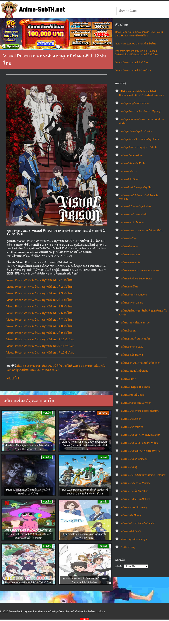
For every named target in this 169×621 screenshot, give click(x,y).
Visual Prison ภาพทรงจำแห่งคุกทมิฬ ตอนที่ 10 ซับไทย (40, 339)
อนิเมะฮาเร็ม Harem (132, 354)
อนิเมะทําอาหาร (129, 246)
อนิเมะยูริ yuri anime (132, 302)
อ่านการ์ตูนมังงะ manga (134, 539)
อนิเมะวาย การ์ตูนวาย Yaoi (135, 322)
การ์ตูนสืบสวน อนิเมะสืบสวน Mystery (141, 111)
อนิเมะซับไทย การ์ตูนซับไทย (136, 206)
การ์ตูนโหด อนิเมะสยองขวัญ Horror (140, 139)
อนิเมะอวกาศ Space (132, 346)
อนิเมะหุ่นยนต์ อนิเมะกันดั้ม (135, 338)
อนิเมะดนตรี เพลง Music (134, 214)
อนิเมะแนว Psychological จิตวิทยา (140, 410)
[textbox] (140, 11)
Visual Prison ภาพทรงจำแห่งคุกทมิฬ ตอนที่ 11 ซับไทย (40, 346)
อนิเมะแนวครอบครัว (132, 427)
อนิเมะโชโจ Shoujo (131, 515)
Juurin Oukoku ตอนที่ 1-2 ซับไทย (133, 70)
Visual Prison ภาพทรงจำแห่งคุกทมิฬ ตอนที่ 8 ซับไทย (39, 326)
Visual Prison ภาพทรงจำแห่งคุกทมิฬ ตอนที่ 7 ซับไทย (39, 319)
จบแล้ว (12, 378)
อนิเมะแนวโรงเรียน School (135, 499)
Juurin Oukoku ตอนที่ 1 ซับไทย (132, 62)
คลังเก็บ (119, 566)
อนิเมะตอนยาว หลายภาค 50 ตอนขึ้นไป (142, 230)
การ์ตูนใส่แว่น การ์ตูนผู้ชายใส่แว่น (139, 147)
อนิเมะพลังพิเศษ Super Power (137, 278)
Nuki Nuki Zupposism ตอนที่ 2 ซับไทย (135, 43)
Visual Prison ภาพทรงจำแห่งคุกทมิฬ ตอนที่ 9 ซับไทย (39, 332)
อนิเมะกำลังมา (129, 171)
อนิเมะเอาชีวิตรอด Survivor (136, 402)
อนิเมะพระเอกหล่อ (130, 262)
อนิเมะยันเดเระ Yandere (134, 294)
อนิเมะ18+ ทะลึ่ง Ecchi (133, 163)
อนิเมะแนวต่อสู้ (129, 467)
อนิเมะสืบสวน (128, 330)
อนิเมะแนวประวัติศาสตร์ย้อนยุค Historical (143, 475)
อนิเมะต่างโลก (128, 238)
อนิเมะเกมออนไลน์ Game (134, 370)
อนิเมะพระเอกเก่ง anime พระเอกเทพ (140, 270)
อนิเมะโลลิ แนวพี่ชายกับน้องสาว (138, 523)
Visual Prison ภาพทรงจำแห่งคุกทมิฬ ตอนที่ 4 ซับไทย (39, 299)
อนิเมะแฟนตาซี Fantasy (134, 507)
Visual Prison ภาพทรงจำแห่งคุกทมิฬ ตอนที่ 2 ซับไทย (39, 286)
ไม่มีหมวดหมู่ (128, 547)
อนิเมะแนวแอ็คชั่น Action (134, 491)
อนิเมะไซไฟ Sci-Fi (131, 531)
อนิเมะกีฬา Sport (130, 179)
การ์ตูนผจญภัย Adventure (135, 103)
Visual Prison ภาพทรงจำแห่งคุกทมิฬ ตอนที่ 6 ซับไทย (39, 313)
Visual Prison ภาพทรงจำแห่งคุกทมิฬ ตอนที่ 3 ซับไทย (39, 293)
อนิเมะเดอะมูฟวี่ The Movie (135, 386)
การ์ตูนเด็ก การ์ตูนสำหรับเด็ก (136, 131)
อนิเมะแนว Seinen (131, 418)
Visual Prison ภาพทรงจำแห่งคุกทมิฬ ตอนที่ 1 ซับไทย (39, 280)
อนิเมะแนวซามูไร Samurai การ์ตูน (139, 443)
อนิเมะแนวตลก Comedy (134, 459)
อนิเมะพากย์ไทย (129, 286)
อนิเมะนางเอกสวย (130, 254)
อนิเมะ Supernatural (132, 155)
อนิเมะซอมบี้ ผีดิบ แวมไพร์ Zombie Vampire (67, 365)
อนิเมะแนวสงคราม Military (135, 483)
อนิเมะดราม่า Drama (132, 222)
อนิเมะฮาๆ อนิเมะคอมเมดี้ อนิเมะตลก (140, 362)
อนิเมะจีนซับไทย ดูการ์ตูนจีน (136, 187)
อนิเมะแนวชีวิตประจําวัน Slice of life (140, 435)
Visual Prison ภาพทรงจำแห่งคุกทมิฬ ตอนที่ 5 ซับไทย (39, 306)
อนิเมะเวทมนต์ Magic (132, 394)
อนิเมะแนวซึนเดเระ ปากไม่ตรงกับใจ (140, 451)
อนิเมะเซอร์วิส (128, 378)
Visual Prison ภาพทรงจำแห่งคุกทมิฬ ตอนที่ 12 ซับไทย (40, 352)
